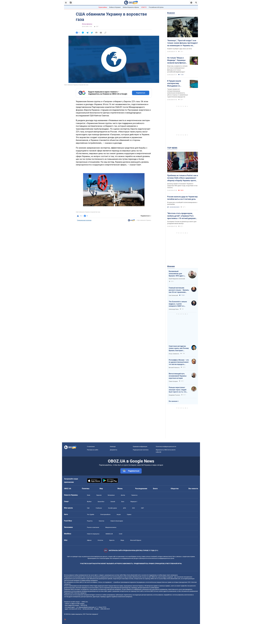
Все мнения (173, 401)
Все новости (193, 489)
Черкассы (134, 495)
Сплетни (100, 540)
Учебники (99, 508)
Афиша (89, 540)
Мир (101, 489)
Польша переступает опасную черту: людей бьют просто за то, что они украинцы (177, 389)
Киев (88, 495)
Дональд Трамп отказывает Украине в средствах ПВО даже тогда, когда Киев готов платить (182, 185)
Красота (111, 540)
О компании (91, 446)
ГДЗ (88, 508)
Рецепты (90, 521)
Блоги (155, 489)
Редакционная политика (84, 220)
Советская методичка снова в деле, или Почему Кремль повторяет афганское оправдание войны (179, 348)
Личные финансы (87, 24)
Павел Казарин (173, 381)
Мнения (171, 266)
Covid (120, 534)
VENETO (144, 7)
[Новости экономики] (131, 221)
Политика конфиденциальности (166, 446)
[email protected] (87, 609)
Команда (113, 446)
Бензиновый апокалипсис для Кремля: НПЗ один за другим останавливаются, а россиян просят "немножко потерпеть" (177, 273)
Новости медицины (93, 534)
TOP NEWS (172, 148)
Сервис (129, 514)
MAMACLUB (109, 534)
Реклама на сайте (92, 450)
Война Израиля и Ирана (131, 7)
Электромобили (105, 514)
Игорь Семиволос (174, 353)
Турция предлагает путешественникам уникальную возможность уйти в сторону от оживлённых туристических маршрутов (177, 93)
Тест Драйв (90, 514)
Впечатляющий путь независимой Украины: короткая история (178, 376)
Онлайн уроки (112, 508)
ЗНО (133, 508)
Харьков (98, 495)
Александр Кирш (174, 309)
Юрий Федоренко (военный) (177, 278)
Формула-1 (133, 501)
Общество (175, 489)
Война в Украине (115, 7)
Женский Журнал (135, 540)
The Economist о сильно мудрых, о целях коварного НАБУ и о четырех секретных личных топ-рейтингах (178, 304)
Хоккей (113, 501)
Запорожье (111, 495)
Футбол (89, 501)
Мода (122, 540)
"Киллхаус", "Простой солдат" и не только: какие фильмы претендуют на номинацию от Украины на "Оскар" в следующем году (182, 43)
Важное (171, 13)
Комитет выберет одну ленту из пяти (179, 49)
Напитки (101, 521)
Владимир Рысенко (174, 395)
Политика (85, 489)
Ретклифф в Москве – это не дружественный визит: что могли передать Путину (179, 362)
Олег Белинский (173, 295)
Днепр (123, 495)
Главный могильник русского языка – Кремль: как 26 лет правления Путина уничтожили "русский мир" (179, 290)
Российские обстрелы (156, 7)
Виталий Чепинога (174, 367)
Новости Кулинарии (116, 521)
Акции (119, 514)
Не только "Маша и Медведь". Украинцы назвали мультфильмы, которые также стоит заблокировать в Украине (177, 60)
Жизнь (120, 489)
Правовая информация (140, 446)
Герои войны (102, 7)
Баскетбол (101, 501)
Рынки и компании (93, 527)
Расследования (141, 489)
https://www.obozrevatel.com (131, 575)
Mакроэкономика (110, 527)
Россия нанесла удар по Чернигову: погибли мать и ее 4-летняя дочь (182, 198)
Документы (113, 450)
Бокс (122, 501)
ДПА (124, 508)
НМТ (142, 508)
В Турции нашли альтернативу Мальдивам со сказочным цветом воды (175, 83)
